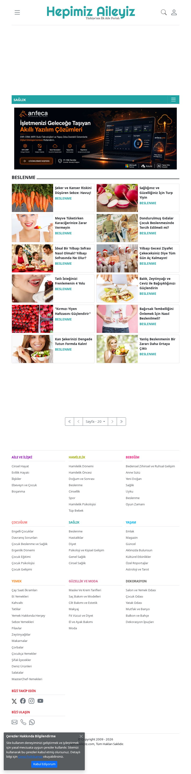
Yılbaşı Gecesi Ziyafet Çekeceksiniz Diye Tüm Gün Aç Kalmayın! (157, 253)
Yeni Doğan (134, 479)
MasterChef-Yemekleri (27, 679)
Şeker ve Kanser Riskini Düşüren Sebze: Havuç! (73, 190)
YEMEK (17, 581)
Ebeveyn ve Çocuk (24, 485)
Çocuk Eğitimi (21, 557)
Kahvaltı (17, 603)
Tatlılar (16, 609)
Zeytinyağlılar (21, 634)
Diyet (72, 544)
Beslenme (75, 485)
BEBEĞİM (132, 457)
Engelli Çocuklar (23, 531)
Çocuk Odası (134, 596)
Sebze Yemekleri (23, 622)
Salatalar (18, 672)
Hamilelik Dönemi (81, 466)
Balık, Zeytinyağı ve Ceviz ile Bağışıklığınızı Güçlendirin (157, 283)
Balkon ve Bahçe (137, 615)
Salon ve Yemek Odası (141, 590)
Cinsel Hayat (20, 466)
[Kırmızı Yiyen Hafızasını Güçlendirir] (32, 318)
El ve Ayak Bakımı (81, 622)
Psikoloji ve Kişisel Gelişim (86, 550)
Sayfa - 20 (94, 421)
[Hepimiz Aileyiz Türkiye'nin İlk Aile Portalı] (91, 12)
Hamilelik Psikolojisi (82, 504)
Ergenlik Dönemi (23, 550)
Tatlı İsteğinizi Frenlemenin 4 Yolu (70, 281)
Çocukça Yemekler (24, 653)
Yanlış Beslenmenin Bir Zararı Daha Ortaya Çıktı (157, 344)
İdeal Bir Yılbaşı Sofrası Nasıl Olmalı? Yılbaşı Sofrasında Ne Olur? (73, 253)
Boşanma (18, 491)
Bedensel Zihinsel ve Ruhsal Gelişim (150, 466)
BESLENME (63, 198)
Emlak (130, 531)
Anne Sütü (133, 472)
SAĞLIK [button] (20, 99)
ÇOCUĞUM (19, 522)
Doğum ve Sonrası (81, 479)
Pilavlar (17, 628)
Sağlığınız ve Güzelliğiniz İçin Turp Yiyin (156, 193)
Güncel (131, 544)
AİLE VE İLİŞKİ (22, 457)
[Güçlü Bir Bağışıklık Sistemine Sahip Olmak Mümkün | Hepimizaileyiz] (117, 288)
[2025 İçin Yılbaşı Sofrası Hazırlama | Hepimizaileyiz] (32, 258)
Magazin (132, 537)
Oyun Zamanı (135, 504)
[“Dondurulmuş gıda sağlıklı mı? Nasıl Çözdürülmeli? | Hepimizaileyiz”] (117, 227)
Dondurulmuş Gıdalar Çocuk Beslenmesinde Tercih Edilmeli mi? (157, 223)
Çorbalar (18, 647)
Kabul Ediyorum (44, 764)
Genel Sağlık (77, 557)
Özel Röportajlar (137, 563)
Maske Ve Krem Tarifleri (85, 590)
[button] (17, 12)
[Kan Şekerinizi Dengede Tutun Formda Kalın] (32, 348)
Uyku (129, 491)
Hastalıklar (76, 537)
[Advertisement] (95, 60)
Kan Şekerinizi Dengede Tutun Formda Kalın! (73, 341)
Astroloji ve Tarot (137, 569)
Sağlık (130, 485)
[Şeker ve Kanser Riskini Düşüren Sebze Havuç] (32, 197)
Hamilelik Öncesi (80, 472)
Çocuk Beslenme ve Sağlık (30, 544)
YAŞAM (131, 522)
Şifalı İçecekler (21, 660)
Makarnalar (19, 641)
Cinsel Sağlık (77, 563)
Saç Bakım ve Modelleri (85, 596)
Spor (72, 498)
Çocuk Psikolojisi (23, 563)
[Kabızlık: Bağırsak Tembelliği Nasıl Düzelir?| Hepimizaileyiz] (117, 318)
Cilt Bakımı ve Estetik (83, 603)
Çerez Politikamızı (30, 756)
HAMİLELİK (77, 457)
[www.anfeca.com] (95, 138)
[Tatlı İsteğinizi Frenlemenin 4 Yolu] (32, 288)
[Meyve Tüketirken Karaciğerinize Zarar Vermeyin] (32, 227)
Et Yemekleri (20, 596)
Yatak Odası (134, 603)
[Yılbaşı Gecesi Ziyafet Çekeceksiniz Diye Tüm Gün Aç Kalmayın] (117, 258)
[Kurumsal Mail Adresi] (15, 722)
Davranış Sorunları (24, 537)
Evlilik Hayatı (20, 472)
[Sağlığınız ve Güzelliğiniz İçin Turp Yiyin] (117, 197)
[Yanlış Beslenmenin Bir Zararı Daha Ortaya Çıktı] (117, 348)
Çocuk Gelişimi (22, 569)
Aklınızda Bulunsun (139, 550)
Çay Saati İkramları (24, 590)
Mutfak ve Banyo (138, 609)
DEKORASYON (136, 581)
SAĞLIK (74, 522)
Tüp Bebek (76, 510)
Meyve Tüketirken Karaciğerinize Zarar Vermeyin (71, 223)
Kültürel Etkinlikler (138, 557)
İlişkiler (16, 479)
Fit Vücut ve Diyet (81, 615)
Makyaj (74, 609)
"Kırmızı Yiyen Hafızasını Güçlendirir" (73, 311)
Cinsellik (74, 491)
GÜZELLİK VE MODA (83, 581)
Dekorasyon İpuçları (140, 622)
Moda (73, 628)
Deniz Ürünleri (22, 666)
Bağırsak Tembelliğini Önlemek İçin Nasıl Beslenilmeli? (157, 313)
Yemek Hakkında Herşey (28, 615)
